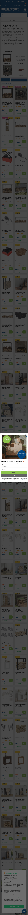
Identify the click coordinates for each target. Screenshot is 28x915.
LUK (14, 475)
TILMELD (14, 472)
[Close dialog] (26, 436)
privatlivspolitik (22, 479)
